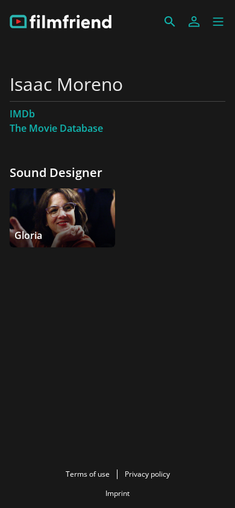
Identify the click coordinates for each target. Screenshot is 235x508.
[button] (218, 22)
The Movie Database (56, 128)
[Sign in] (194, 22)
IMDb (22, 113)
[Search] (170, 22)
